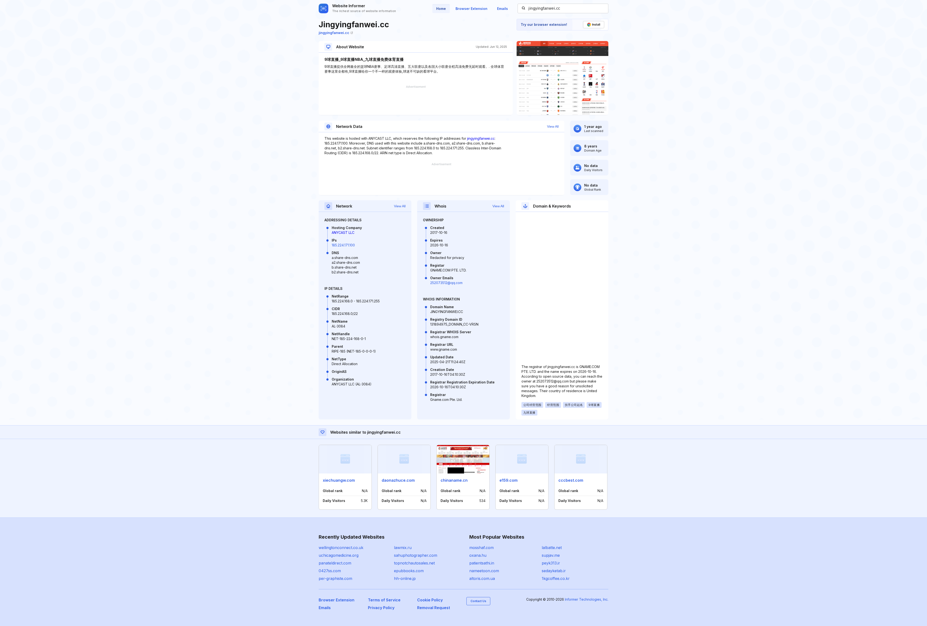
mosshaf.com (481, 547)
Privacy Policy (381, 607)
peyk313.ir (551, 563)
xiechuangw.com (339, 480)
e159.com (508, 480)
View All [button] (553, 126)
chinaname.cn (454, 480)
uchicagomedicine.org (338, 555)
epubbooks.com (409, 570)
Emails (502, 9)
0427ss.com (330, 570)
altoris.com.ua (482, 578)
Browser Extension (471, 9)
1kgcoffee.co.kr (556, 578)
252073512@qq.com (446, 283)
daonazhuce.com (398, 480)
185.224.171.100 (343, 245)
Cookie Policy (430, 600)
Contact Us (478, 601)
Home (441, 9)
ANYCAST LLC (343, 232)
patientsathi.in (481, 563)
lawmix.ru (403, 547)
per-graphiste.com (335, 578)
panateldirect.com (335, 563)
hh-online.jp (405, 578)
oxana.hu (477, 555)
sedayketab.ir (554, 570)
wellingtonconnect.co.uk (341, 547)
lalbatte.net (552, 547)
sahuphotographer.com (415, 555)
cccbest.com (570, 480)
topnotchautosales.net (414, 563)
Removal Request (433, 607)
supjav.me (551, 555)
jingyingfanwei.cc (334, 33)
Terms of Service (384, 600)
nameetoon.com (484, 570)
